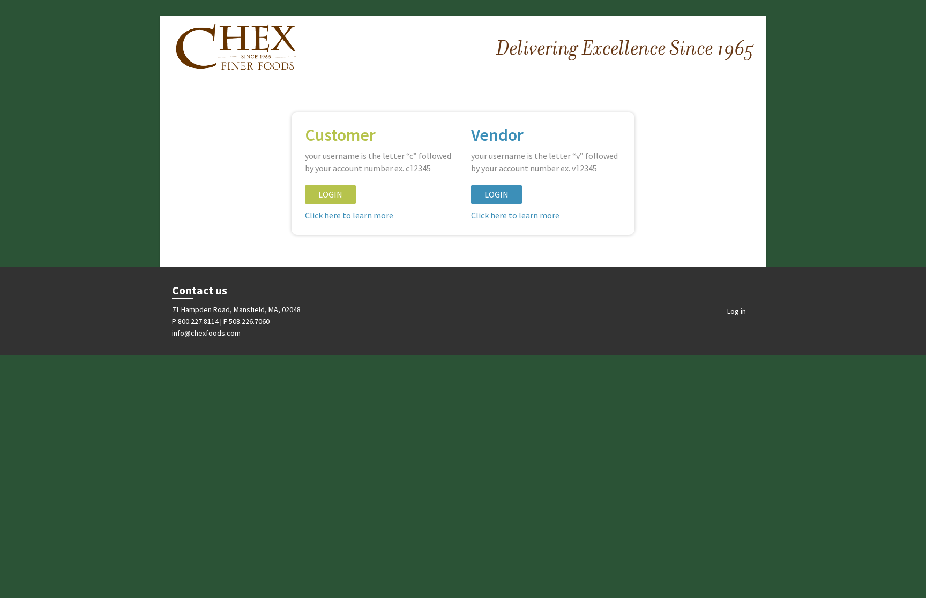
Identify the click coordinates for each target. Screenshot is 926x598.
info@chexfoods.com (206, 333)
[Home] (236, 48)
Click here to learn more (349, 215)
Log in (736, 311)
